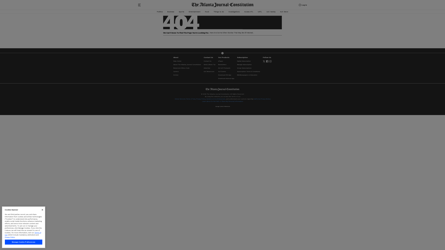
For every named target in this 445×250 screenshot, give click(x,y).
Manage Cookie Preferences (23, 242)
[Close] (42, 209)
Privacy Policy (10, 237)
